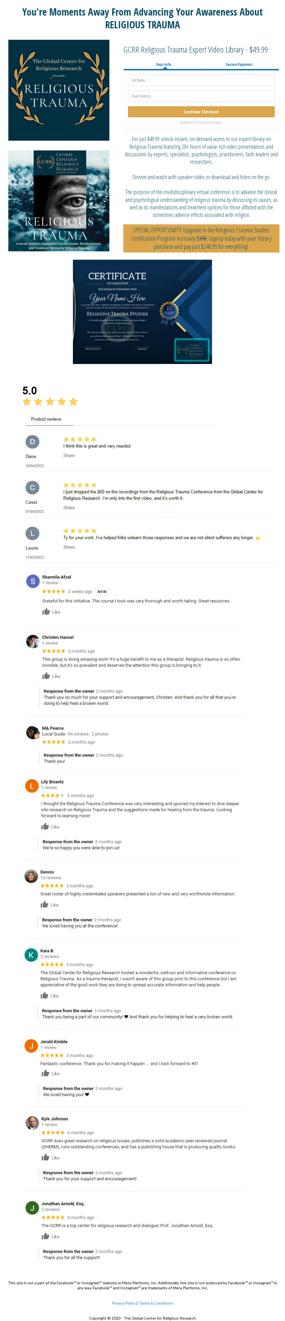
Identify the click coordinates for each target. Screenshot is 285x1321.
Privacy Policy (124, 1303)
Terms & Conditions (156, 1303)
